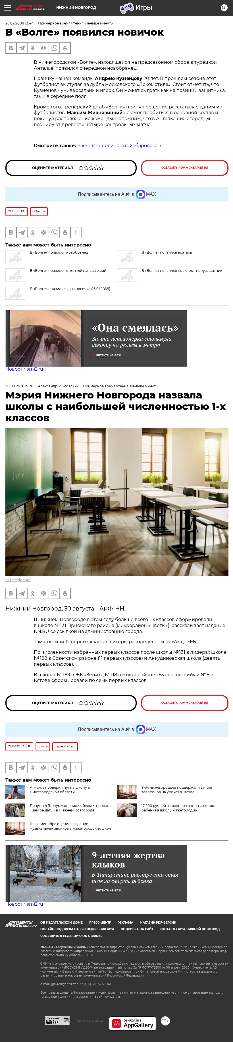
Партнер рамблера (89, 1020)
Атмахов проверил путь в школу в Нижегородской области (60, 789)
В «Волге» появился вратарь (167, 252)
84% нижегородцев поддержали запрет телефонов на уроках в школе (177, 789)
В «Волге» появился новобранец (59, 252)
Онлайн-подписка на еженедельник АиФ (77, 929)
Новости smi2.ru (24, 369)
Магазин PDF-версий (158, 922)
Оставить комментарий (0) (184, 168)
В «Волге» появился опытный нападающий (68, 270)
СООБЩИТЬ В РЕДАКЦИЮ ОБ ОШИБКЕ (71, 936)
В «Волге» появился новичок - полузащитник (182, 270)
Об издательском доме (61, 922)
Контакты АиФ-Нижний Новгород (190, 929)
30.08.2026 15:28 (19, 386)
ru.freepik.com (18, 580)
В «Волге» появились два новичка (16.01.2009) (70, 289)
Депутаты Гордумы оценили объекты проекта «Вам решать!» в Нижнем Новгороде (70, 807)
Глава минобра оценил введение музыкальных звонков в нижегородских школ (70, 826)
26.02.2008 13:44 (19, 23)
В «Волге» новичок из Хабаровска (117, 145)
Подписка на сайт (137, 929)
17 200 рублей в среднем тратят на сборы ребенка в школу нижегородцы (178, 807)
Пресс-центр (100, 922)
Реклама (125, 922)
